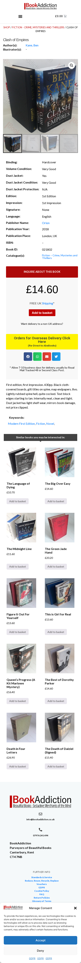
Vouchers (42, 884)
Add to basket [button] (17, 501)
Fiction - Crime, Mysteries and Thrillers (38, 27)
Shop (6, 27)
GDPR (32, 958)
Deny (40, 950)
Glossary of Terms (41, 901)
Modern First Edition (21, 423)
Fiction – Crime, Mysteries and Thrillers (59, 257)
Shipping (47, 303)
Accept (41, 940)
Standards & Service (41, 877)
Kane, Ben (32, 45)
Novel (50, 423)
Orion (46, 223)
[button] (75, 908)
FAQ (41, 894)
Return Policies (42, 897)
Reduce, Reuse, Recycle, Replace (42, 880)
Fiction (40, 423)
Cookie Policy (41, 890)
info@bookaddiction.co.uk (40, 819)
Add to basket (42, 313)
